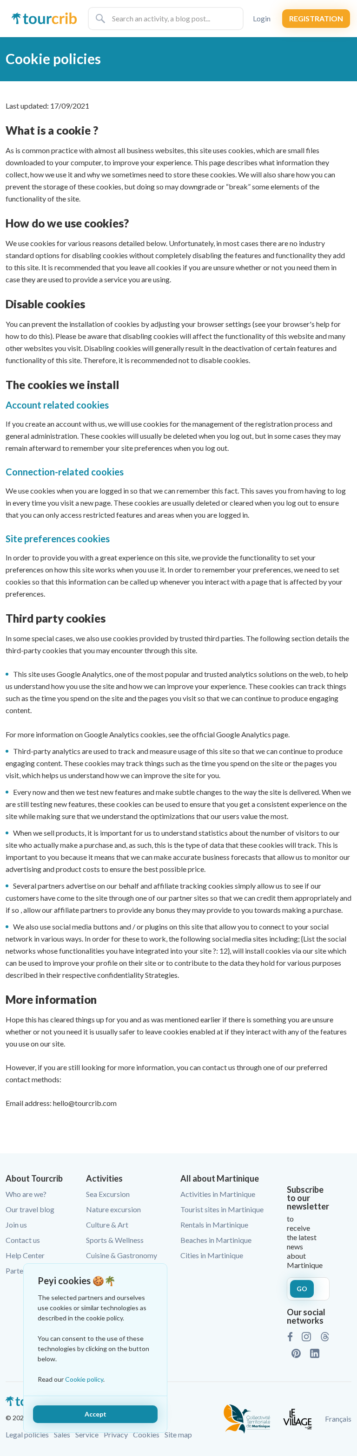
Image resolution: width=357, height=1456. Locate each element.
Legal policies (27, 1434)
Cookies (146, 1434)
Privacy (116, 1434)
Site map (178, 1434)
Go (302, 1289)
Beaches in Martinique (215, 1239)
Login (262, 18)
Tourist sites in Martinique (222, 1209)
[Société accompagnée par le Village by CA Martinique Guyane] (297, 1417)
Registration (316, 18)
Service (87, 1434)
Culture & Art (107, 1224)
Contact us (23, 1239)
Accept (95, 1414)
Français (338, 1418)
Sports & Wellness (115, 1239)
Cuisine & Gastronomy (121, 1255)
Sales (62, 1434)
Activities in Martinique (217, 1194)
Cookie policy (84, 1379)
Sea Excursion (108, 1194)
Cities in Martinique (211, 1255)
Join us (16, 1224)
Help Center (25, 1255)
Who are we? (26, 1194)
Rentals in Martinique (214, 1224)
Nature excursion (113, 1209)
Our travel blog (30, 1209)
